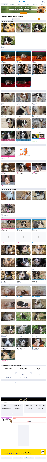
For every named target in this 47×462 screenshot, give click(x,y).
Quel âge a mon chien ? (6, 405)
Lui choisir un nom (40, 408)
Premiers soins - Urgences (40, 411)
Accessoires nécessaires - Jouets (40, 405)
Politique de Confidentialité (27, 459)
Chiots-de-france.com (13, 459)
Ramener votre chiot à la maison (6, 408)
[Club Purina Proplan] (23, 399)
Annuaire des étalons (29, 457)
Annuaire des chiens (40, 457)
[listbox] (37, 9)
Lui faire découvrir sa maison (29, 408)
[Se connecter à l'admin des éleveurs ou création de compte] (44, 1)
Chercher (23, 12)
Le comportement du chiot (17, 411)
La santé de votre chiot (29, 411)
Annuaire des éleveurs (18, 457)
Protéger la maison (17, 408)
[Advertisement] (23, 391)
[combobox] (16, 9)
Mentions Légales (20, 459)
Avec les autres (7, 411)
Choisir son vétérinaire (29, 405)
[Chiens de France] (23, 1)
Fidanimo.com (35, 459)
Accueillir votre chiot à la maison (18, 405)
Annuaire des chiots (6, 457)
